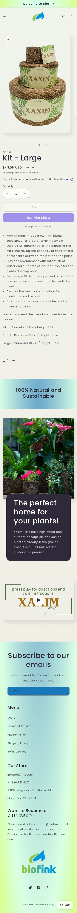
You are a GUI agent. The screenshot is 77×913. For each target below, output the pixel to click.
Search (12, 718)
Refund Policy (17, 751)
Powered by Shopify (45, 905)
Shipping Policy (17, 743)
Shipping (8, 172)
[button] (5, 16)
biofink (32, 905)
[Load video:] (38, 600)
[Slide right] (47, 145)
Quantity (8, 186)
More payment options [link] (38, 226)
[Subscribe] (65, 691)
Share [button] (11, 360)
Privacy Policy (17, 735)
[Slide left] (30, 145)
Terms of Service (19, 726)
